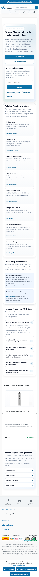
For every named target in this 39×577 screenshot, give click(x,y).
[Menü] (5, 11)
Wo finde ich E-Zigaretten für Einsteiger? (16, 348)
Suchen (19, 87)
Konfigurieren (9, 569)
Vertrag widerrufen (12, 514)
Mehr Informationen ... (19, 565)
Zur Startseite (19, 56)
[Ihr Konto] (24, 11)
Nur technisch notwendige (26, 569)
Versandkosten (6, 546)
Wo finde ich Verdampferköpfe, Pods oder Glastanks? (17, 356)
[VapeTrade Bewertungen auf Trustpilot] (34, 539)
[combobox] (24, 7)
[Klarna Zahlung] (16, 539)
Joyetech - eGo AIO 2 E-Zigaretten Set (18, 411)
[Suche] (36, 7)
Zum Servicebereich (19, 61)
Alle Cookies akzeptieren (20, 574)
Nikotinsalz (26, 92)
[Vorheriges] (2, 414)
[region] (19, 414)
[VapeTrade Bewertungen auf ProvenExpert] (27, 539)
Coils (19, 92)
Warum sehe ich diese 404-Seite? (17, 322)
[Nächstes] (36, 414)
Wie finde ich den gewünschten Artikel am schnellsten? (17, 341)
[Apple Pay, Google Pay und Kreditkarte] (21, 539)
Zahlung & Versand (19, 480)
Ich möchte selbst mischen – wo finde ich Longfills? (17, 371)
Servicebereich (10, 296)
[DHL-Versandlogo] (5, 539)
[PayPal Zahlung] (12, 539)
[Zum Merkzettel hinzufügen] (30, 403)
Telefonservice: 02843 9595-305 (20, 2)
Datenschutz (19, 485)
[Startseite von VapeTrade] (10, 7)
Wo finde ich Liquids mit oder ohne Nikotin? (16, 363)
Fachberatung (19, 475)
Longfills (9, 96)
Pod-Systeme (11, 92)
